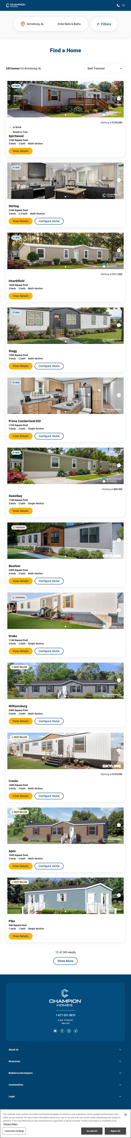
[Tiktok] (76, 1031)
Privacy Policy (11, 1124)
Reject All (115, 1131)
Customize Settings (14, 1131)
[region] (65, 1123)
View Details (20, 151)
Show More (65, 961)
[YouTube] (55, 1031)
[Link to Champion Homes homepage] (16, 5)
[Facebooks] (62, 1031)
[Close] (125, 1114)
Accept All (92, 1131)
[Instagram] (69, 1031)
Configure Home (49, 221)
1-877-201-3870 (65, 1015)
